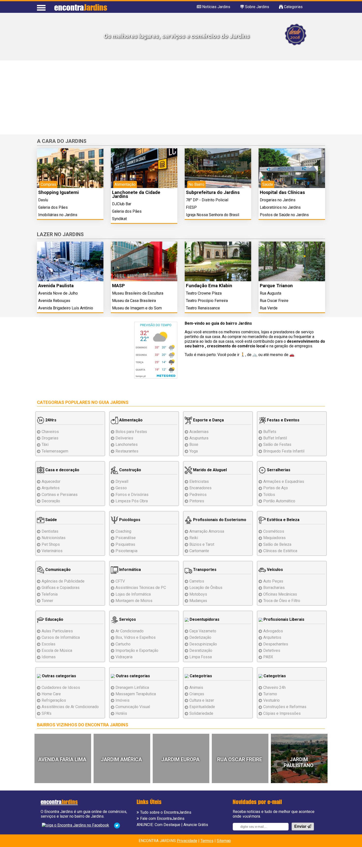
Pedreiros (198, 494)
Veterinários (52, 550)
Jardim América (121, 759)
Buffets (269, 431)
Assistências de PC (140, 587)
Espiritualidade (202, 706)
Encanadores (200, 488)
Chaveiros (50, 431)
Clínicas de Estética (280, 550)
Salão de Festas (277, 444)
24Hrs (50, 420)
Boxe (193, 444)
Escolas (48, 644)
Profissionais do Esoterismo (219, 519)
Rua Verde (269, 308)
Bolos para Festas (131, 431)
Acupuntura (198, 438)
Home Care (51, 694)
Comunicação (57, 569)
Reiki (193, 537)
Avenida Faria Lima (62, 759)
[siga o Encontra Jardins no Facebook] (75, 825)
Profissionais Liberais (283, 619)
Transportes (204, 569)
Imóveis (122, 700)
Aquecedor (51, 481)
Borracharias (274, 587)
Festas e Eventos (282, 420)
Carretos (196, 581)
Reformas (284, 706)
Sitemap (224, 840)
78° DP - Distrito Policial (207, 200)
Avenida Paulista (56, 285)
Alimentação (130, 420)
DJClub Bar (121, 204)
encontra (80, 7)
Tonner (47, 600)
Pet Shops (51, 544)
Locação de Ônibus (205, 587)
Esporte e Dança (208, 420)
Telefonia (50, 594)
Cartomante (199, 550)
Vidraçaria (123, 657)
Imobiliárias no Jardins (57, 214)
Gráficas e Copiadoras (61, 587)
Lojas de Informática (133, 594)
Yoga (193, 451)
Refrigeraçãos (54, 700)
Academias (199, 431)
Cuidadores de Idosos (61, 687)
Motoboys (198, 594)
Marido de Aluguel (209, 470)
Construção (129, 470)
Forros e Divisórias (131, 494)
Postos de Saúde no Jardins (284, 214)
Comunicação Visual (132, 706)
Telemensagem (55, 451)
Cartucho (123, 644)
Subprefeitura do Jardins (213, 192)
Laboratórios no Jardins (280, 207)
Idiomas (49, 657)
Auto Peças (273, 581)
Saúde (50, 519)
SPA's (46, 713)
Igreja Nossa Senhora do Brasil (212, 214)
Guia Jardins (114, 402)
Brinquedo (283, 451)
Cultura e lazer (201, 700)
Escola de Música (57, 650)
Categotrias (200, 676)
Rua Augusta (270, 293)
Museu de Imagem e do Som (137, 308)
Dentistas (50, 531)
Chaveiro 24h (274, 687)
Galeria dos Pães (53, 207)
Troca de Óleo (281, 600)
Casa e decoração (61, 470)
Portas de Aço (275, 488)
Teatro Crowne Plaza (204, 293)
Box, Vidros (135, 637)
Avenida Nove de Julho (58, 293)
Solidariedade (201, 713)
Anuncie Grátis (195, 824)
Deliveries (124, 438)
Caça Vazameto (202, 631)
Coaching (123, 531)
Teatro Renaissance (203, 308)
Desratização (200, 650)
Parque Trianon (276, 285)
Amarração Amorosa (206, 531)
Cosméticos (273, 531)
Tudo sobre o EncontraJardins (165, 812)
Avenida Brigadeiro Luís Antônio (65, 308)
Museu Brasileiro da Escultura (137, 293)
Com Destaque (167, 824)
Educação (53, 619)
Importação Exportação (136, 650)
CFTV (120, 581)
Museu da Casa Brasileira (134, 300)
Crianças (196, 694)
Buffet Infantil (275, 438)
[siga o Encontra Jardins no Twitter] (117, 825)
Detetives (271, 650)
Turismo (270, 694)
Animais (196, 687)
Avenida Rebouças (54, 300)
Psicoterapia (126, 550)
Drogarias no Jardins (278, 200)
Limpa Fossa (200, 657)
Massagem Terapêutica (135, 694)
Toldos (269, 494)
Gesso (121, 488)
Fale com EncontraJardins (162, 818)
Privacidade (187, 840)
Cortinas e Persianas (60, 494)
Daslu (43, 200)
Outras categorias (58, 676)
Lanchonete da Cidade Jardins (136, 194)
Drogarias (50, 438)
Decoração (51, 501)
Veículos (274, 569)
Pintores (196, 501)
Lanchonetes (126, 444)
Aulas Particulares (57, 631)
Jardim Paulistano (298, 762)
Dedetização (200, 637)
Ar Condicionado (129, 631)
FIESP (191, 207)
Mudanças (198, 600)
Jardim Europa (180, 759)
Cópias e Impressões (282, 713)
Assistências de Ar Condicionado (70, 706)
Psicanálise (125, 537)
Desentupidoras (204, 619)
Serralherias (278, 470)
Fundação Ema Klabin (209, 285)
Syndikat (119, 218)
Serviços (127, 619)
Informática (129, 569)
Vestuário (271, 700)
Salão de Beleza (277, 544)
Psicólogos (129, 519)
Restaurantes (126, 451)
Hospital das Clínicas (282, 192)
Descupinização (203, 644)
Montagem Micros (133, 600)
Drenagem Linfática (132, 687)
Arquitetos (51, 488)
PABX (268, 657)
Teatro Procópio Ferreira (207, 300)
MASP (118, 285)
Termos (207, 840)
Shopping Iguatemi (58, 192)
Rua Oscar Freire (274, 300)
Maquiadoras (274, 537)
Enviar (300, 826)
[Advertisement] (181, 97)
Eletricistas (199, 481)
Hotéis (121, 713)
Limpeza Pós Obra (131, 501)
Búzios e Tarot (201, 544)
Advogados (273, 631)
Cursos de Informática (61, 637)
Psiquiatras (125, 544)
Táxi (45, 444)
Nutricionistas (54, 537)
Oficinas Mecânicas (280, 594)
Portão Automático (279, 501)
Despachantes (275, 644)
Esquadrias (283, 481)
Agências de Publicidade (63, 581)
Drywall (121, 481)
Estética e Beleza (282, 519)
